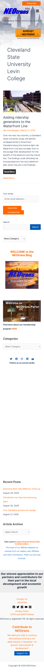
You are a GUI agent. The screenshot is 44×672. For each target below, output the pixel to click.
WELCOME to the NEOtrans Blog (22, 253)
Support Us (22, 653)
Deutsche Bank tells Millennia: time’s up (21, 489)
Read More (9, 172)
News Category (11, 238)
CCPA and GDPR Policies (22, 614)
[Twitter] (18, 607)
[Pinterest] (30, 607)
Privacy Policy (22, 611)
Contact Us (22, 599)
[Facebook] (14, 607)
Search (6, 222)
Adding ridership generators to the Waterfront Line (16, 121)
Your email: (8, 194)
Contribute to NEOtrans (22, 628)
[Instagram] (22, 607)
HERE (14, 329)
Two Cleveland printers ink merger (19, 510)
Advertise (22, 602)
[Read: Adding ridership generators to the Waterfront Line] (22, 101)
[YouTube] (26, 607)
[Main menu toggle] (37, 11)
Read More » (9, 178)
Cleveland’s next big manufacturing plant (20, 499)
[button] (31, 3)
